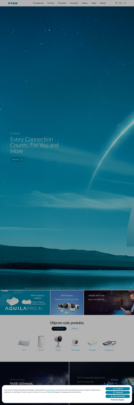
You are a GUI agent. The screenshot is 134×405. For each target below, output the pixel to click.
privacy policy (51, 390)
